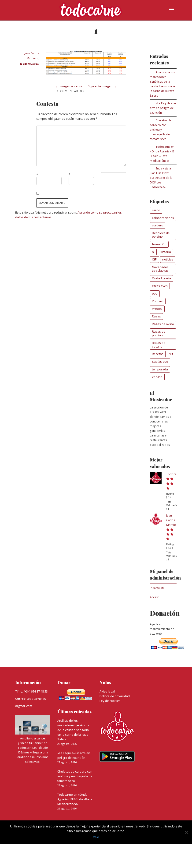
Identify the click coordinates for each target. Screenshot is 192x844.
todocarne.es (36, 698)
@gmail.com (23, 706)
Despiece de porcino (161, 235)
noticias (167, 259)
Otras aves (160, 286)
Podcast (157, 301)
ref (171, 354)
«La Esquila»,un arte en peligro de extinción (163, 108)
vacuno (157, 377)
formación (159, 244)
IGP (154, 259)
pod (155, 293)
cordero (157, 225)
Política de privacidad (115, 696)
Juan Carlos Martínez (172, 520)
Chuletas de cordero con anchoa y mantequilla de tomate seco (160, 129)
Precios (157, 308)
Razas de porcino (158, 333)
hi (153, 252)
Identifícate (157, 588)
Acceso (154, 597)
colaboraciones (163, 218)
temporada (160, 369)
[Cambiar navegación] (171, 10)
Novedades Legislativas (160, 269)
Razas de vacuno (158, 344)
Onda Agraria (161, 278)
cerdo (156, 210)
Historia (165, 252)
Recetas (157, 354)
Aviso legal (107, 691)
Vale (96, 837)
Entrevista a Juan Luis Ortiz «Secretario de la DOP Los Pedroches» (161, 177)
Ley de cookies (110, 701)
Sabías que (160, 361)
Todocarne (173, 474)
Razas (156, 316)
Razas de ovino (163, 324)
